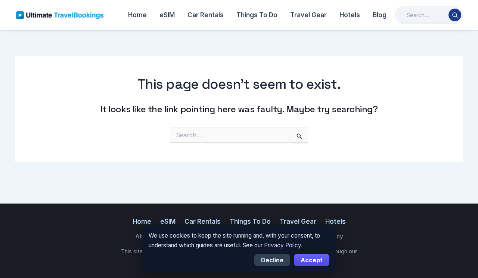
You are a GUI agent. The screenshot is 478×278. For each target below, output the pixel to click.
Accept (312, 260)
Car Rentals (205, 15)
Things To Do (256, 15)
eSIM (167, 15)
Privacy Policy (282, 245)
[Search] (454, 15)
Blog (380, 15)
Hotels (349, 15)
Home (137, 15)
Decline (272, 260)
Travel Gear (308, 15)
